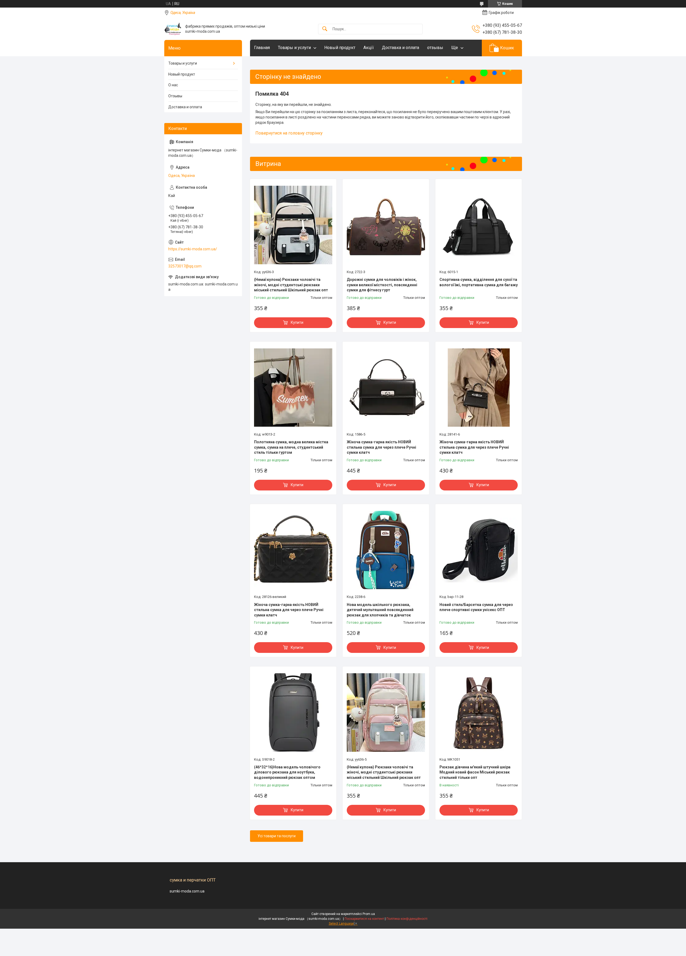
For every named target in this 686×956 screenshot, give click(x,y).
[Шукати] (325, 29)
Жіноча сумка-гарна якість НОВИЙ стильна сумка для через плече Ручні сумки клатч (381, 447)
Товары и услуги (294, 47)
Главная (262, 47)
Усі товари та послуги (277, 836)
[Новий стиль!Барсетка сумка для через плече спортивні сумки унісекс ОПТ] (478, 550)
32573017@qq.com (185, 266)
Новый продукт (339, 47)
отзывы (435, 47)
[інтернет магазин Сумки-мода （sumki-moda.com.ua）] (172, 29)
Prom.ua (369, 914)
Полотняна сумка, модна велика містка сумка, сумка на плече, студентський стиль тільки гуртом (291, 447)
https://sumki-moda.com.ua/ (192, 249)
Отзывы (175, 96)
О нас (173, 85)
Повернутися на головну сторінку (289, 133)
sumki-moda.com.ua (187, 891)
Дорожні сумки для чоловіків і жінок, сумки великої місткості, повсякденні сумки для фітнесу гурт (382, 284)
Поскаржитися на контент (364, 919)
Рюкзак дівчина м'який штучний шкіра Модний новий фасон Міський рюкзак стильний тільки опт (474, 772)
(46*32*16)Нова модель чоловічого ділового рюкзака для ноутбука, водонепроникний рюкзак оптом (287, 772)
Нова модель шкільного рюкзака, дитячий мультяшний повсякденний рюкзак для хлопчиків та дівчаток (380, 609)
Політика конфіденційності (406, 919)
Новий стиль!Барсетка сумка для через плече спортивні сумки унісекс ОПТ (476, 607)
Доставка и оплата (400, 47)
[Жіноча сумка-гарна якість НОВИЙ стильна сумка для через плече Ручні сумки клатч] (386, 387)
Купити (297, 322)
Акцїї (368, 47)
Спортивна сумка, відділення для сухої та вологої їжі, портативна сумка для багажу (478, 282)
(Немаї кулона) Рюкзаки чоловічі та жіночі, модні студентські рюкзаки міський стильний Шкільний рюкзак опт (291, 284)
